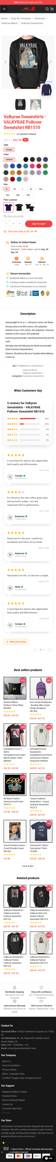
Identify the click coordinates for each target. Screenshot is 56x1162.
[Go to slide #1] (20, 104)
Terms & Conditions (11, 1065)
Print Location (10, 200)
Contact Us (7, 1104)
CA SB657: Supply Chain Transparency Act (21, 1078)
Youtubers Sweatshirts (33, 376)
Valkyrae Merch (9, 23)
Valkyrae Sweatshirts (32, 23)
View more (28, 866)
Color (6, 154)
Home (4, 18)
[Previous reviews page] (35, 649)
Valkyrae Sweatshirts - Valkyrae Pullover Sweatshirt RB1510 (40, 960)
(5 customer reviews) (26, 134)
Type (6, 145)
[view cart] (52, 9)
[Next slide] (50, 62)
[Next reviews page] (49, 649)
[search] (47, 9)
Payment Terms (9, 1096)
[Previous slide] (6, 62)
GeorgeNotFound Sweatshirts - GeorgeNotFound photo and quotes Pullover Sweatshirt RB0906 (41, 755)
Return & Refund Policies (13, 1100)
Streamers (39, 18)
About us (6, 1061)
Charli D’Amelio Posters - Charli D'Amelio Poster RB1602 (15, 848)
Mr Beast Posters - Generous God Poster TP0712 (13, 801)
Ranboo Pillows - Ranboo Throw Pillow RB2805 (13, 705)
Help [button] (50, 1158)
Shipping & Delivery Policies (14, 1092)
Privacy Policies (9, 1069)
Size (6, 184)
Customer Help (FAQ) (12, 1108)
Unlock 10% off (6, 1148)
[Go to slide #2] (36, 104)
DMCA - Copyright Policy (13, 1074)
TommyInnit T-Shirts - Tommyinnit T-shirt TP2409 (39, 848)
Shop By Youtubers (21, 18)
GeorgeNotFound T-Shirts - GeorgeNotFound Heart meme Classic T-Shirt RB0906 (14, 755)
